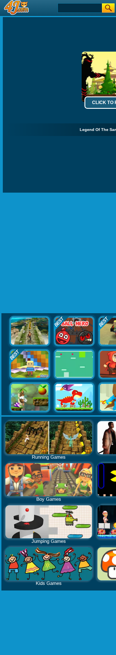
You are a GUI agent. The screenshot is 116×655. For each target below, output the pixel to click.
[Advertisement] (58, 253)
